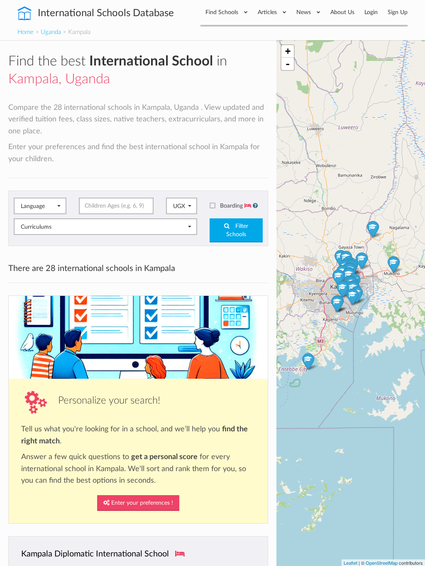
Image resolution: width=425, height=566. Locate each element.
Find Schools (222, 12)
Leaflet (350, 562)
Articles (268, 12)
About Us (342, 12)
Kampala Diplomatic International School (95, 554)
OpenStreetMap (382, 562)
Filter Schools (237, 230)
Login (371, 12)
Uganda (51, 32)
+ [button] (288, 51)
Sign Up (398, 12)
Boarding (232, 206)
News (304, 12)
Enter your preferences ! (141, 503)
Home (25, 32)
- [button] (288, 64)
